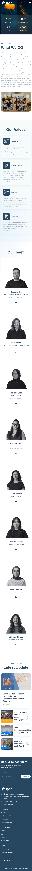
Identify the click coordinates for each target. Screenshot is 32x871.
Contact (3, 837)
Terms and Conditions (7, 852)
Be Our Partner (5, 840)
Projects (3, 830)
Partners (3, 812)
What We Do (4, 819)
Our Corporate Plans (6, 822)
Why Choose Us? (6, 827)
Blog (2, 834)
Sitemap (3, 845)
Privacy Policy (5, 849)
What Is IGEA (4, 809)
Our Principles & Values (7, 815)
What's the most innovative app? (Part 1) (20, 743)
